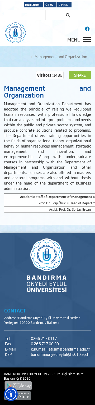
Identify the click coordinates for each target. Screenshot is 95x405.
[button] (10, 394)
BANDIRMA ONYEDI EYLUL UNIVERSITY (32, 373)
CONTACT (15, 310)
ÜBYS (49, 5)
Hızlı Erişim (32, 5)
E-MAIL (63, 5)
